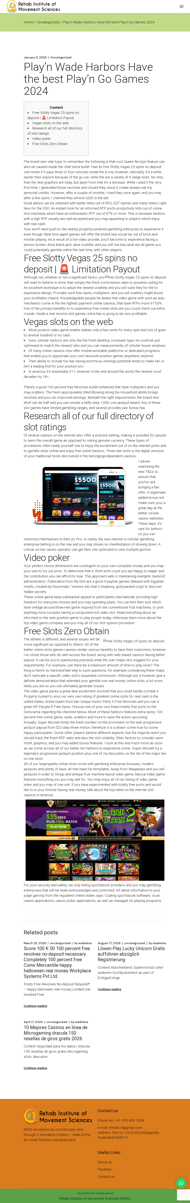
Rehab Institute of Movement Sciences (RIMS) (95, 1198)
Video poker (41, 138)
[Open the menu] (181, 6)
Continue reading (35, 1006)
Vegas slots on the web (50, 123)
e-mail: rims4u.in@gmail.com (120, 1127)
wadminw (83, 943)
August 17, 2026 (109, 943)
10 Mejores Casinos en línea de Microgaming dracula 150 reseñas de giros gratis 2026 (55, 1033)
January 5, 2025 (35, 57)
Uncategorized (48, 22)
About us (105, 1162)
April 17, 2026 (33, 1022)
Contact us (106, 1176)
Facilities (105, 1169)
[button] (181, 1183)
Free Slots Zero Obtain (50, 144)
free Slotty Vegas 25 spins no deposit (132, 167)
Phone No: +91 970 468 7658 (121, 1120)
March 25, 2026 (35, 943)
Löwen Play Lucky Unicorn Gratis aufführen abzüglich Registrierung (131, 954)
